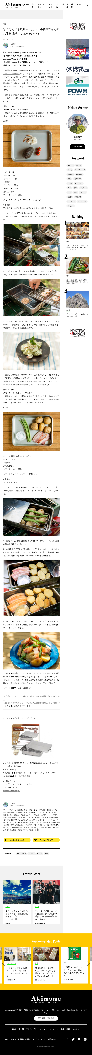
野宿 (69, 188)
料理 (72, 5)
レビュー (71, 206)
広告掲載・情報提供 (46, 1018)
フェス (58, 5)
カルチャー (78, 5)
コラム (70, 183)
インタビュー (82, 201)
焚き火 (79, 165)
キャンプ (50, 5)
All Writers (78, 147)
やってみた (83, 188)
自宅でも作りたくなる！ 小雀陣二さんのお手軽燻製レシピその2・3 (32, 703)
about (7, 1039)
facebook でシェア (17, 840)
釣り (75, 192)
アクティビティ (42, 5)
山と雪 (33, 5)
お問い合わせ (52, 1039)
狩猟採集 (79, 174)
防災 (75, 188)
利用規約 (28, 1039)
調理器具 (71, 174)
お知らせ (13, 1039)
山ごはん (71, 165)
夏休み (70, 197)
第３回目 (7, 62)
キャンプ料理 (22, 854)
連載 (47, 854)
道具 (67, 5)
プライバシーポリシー (39, 1039)
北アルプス (77, 179)
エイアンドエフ (80, 170)
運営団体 (21, 1039)
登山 (69, 179)
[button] (67, 124)
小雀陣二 (13, 44)
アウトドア (79, 183)
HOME (26, 4)
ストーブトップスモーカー (26, 718)
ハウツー (83, 192)
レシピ (40, 854)
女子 (69, 192)
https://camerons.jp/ (11, 791)
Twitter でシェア (46, 840)
